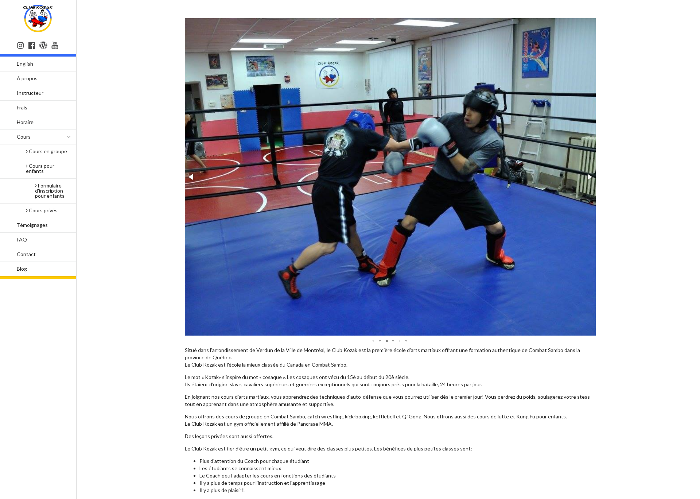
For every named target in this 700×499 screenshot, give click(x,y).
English (25, 64)
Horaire (25, 122)
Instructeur (30, 93)
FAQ (22, 239)
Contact (26, 254)
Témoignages (32, 225)
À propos (27, 78)
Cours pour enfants (40, 168)
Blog (22, 269)
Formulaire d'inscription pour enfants (50, 190)
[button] (191, 177)
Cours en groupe (47, 151)
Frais (22, 107)
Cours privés (43, 210)
